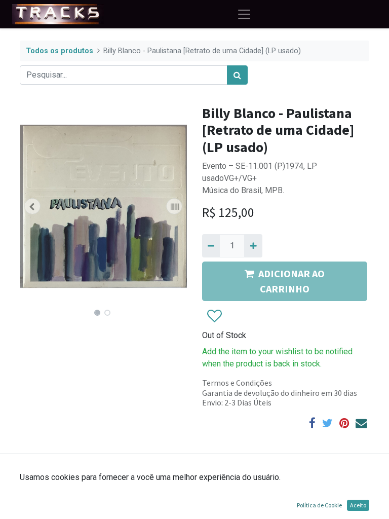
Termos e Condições (237, 383)
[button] (32, 206)
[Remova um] (211, 245)
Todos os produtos (59, 51)
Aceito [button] (358, 505)
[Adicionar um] (253, 245)
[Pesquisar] (237, 75)
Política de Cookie (319, 505)
